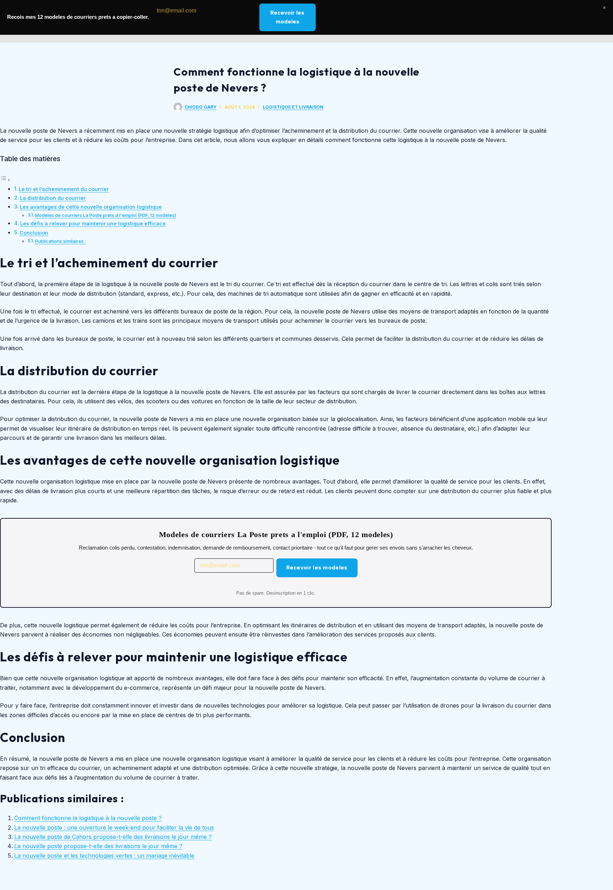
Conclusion (34, 233)
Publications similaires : (60, 241)
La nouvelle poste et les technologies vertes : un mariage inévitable (104, 855)
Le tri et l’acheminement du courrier (64, 189)
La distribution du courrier (53, 198)
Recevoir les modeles (317, 567)
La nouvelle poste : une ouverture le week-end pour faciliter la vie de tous (114, 827)
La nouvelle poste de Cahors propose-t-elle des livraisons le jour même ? (113, 836)
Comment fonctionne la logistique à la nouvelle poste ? (88, 817)
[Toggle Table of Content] (5, 179)
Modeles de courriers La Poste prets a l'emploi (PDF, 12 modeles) (105, 215)
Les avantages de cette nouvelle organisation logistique (91, 207)
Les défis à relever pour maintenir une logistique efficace (93, 223)
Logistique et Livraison (293, 107)
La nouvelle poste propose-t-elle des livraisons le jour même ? (98, 846)
